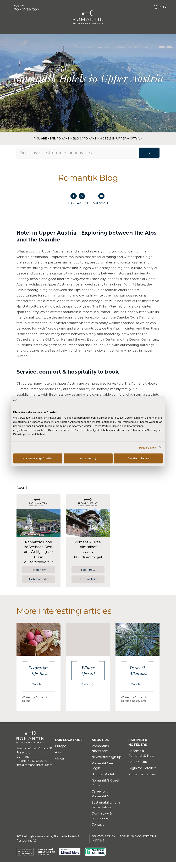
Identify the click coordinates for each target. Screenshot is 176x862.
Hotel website (38, 579)
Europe (60, 746)
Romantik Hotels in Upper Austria (111, 138)
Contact (98, 824)
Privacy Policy (103, 836)
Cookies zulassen (138, 458)
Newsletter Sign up (106, 757)
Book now (39, 570)
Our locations (68, 740)
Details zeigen (147, 447)
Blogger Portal (103, 774)
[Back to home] (88, 17)
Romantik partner (142, 774)
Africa (59, 758)
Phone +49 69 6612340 (31, 760)
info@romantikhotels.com (34, 765)
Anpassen (86, 458)
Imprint (98, 840)
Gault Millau (137, 762)
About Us (100, 740)
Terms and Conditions (137, 836)
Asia (58, 752)
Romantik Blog (68, 138)
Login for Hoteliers (142, 768)
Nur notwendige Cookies (38, 458)
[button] (21, 523)
